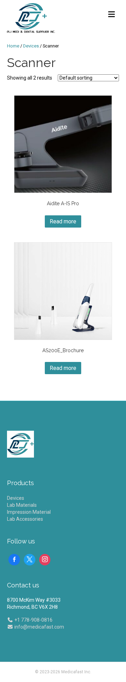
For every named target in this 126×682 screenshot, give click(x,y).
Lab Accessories (25, 519)
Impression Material (29, 512)
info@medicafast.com (38, 627)
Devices (31, 46)
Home (13, 46)
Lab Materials (22, 505)
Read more (63, 221)
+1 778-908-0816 (32, 620)
